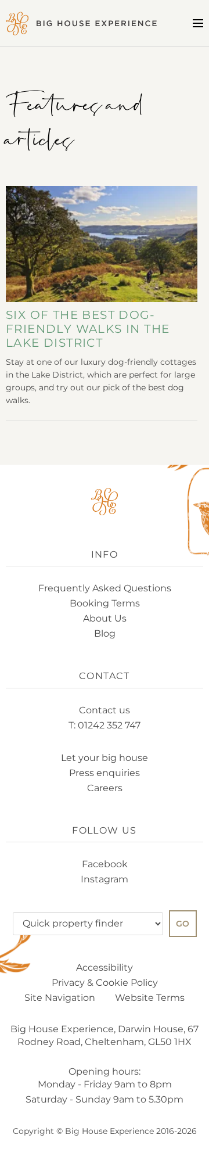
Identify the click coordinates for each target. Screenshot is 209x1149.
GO (183, 923)
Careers (104, 787)
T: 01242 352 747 (104, 725)
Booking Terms (105, 603)
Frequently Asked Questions (104, 588)
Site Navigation (59, 997)
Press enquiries (104, 772)
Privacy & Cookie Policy (105, 982)
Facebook (105, 864)
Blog (105, 633)
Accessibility (104, 967)
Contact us (104, 710)
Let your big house (104, 757)
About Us (105, 618)
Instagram (104, 879)
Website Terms (150, 997)
